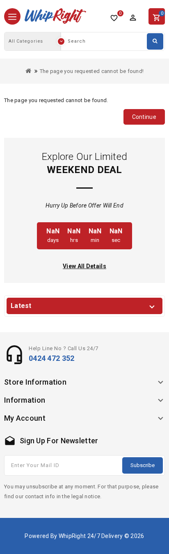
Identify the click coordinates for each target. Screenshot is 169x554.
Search (155, 41)
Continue (144, 117)
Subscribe (142, 465)
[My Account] (132, 17)
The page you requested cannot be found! (92, 71)
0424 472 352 (52, 358)
